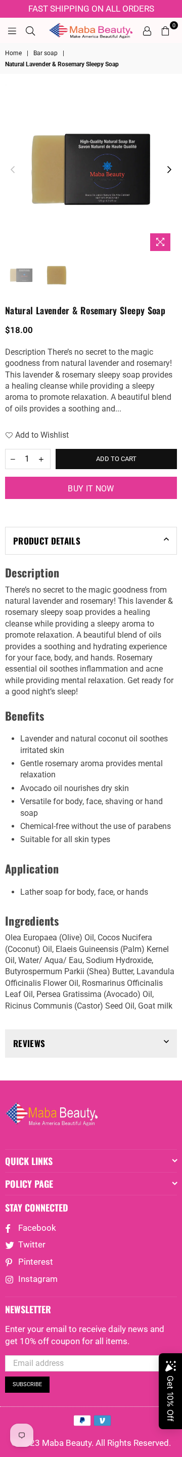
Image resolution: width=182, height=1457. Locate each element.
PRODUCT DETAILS (46, 540)
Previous (12, 170)
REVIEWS (29, 1043)
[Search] (30, 30)
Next (169, 170)
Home (13, 53)
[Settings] (147, 30)
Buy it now (91, 488)
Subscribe (27, 1384)
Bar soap (45, 53)
